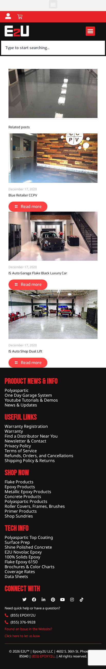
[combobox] (53, 48)
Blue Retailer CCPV (22, 195)
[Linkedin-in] (43, 599)
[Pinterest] (53, 599)
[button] (53, 4)
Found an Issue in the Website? (28, 629)
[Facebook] (34, 599)
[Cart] (20, 16)
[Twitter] (24, 599)
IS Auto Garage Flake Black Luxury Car (37, 273)
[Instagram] (72, 599)
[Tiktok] (81, 599)
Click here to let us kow (22, 636)
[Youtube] (62, 599)
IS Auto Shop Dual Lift (25, 351)
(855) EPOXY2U (43, 656)
